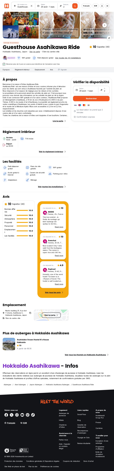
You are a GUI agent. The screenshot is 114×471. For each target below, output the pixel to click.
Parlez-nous (63, 440)
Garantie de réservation (81, 426)
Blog (79, 420)
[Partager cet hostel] (109, 38)
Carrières (99, 428)
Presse (98, 422)
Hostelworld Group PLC (100, 417)
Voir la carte (34, 52)
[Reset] (31, 6)
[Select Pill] (102, 6)
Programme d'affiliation (100, 448)
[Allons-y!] (75, 6)
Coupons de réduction (71, 461)
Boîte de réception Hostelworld (100, 454)
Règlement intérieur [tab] (22, 70)
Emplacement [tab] (40, 70)
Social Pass (81, 414)
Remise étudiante (83, 443)
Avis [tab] (51, 70)
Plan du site (32, 466)
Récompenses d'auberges (82, 432)
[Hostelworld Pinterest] (27, 415)
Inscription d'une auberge (102, 442)
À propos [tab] (6, 70)
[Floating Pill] (104, 25)
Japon (24, 52)
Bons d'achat (89, 461)
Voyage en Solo (83, 437)
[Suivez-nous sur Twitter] (11, 415)
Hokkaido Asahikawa (11, 52)
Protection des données (13, 461)
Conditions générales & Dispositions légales (42, 461)
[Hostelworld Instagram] (17, 415)
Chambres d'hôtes (63, 426)
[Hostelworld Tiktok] (33, 415)
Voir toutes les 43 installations (68, 58)
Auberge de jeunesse (11, 43)
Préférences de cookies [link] (49, 466)
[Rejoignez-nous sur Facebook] (6, 415)
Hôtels (61, 420)
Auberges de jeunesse (64, 414)
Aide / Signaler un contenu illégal (64, 446)
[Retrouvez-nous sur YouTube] (22, 415)
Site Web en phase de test (14, 466)
